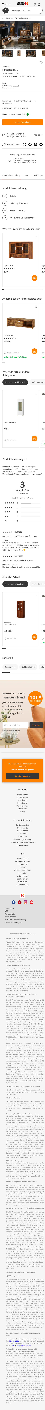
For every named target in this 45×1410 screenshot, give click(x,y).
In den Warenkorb (22, 122)
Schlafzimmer (22, 797)
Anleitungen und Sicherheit (22, 217)
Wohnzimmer (22, 794)
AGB (6, 911)
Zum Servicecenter (22, 776)
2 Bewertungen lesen (26, 76)
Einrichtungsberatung (22, 839)
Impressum (9, 908)
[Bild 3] (31, 53)
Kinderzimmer (22, 806)
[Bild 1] (7, 53)
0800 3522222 (18, 159)
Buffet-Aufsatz (8, 234)
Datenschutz (10, 914)
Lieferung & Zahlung (22, 870)
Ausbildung (22, 882)
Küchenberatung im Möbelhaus (22, 842)
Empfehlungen (38, 175)
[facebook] (13, 902)
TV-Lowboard (8, 304)
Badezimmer (22, 803)
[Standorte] (35, 4)
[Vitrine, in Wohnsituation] (22, 35)
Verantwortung (23, 884)
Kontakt (22, 867)
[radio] (22, 503)
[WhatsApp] (24, 144)
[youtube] (31, 902)
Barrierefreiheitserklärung (15, 920)
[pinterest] (19, 902)
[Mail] (41, 144)
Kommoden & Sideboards (15, 382)
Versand (16, 86)
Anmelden (36, 725)
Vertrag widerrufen (22, 861)
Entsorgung (22, 864)
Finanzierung (22, 831)
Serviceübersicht (22, 825)
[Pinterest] (35, 144)
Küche (22, 811)
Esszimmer (22, 809)
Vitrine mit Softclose (11, 391)
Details (13, 196)
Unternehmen (22, 876)
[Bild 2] (19, 53)
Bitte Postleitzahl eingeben (15, 108)
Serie (26, 175)
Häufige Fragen (22, 858)
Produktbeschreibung (11, 175)
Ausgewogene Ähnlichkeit (15, 584)
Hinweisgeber (10, 917)
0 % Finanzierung (17, 210)
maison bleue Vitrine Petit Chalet (16, 593)
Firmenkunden (22, 845)
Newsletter (22, 836)
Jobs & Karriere (22, 879)
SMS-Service (22, 833)
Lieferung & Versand (19, 203)
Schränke (7, 657)
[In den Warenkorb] (34, 278)
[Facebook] (30, 144)
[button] (6, 4)
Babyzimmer (23, 800)
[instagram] (25, 902)
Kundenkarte (22, 828)
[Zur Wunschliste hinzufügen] (41, 62)
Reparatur (22, 873)
